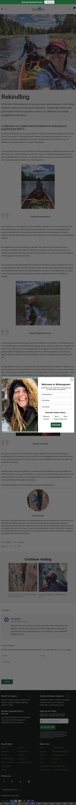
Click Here (49, 2)
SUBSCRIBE (56, 425)
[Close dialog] (71, 379)
